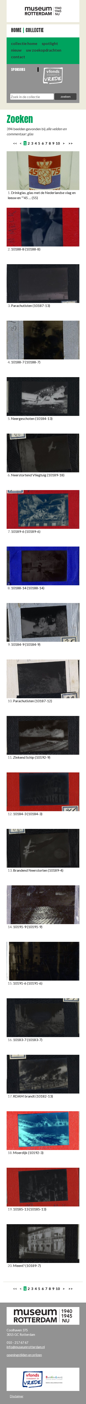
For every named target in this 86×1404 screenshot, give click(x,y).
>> (70, 143)
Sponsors (18, 69)
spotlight (50, 43)
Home (16, 30)
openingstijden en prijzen (24, 1355)
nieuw (16, 50)
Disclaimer (16, 1396)
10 (58, 143)
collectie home (24, 43)
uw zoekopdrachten (43, 50)
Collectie (35, 30)
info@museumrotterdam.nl (26, 1347)
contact (18, 56)
